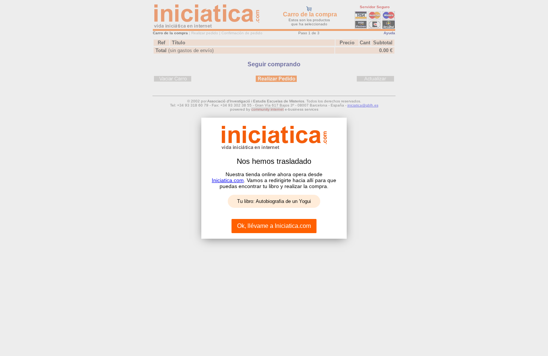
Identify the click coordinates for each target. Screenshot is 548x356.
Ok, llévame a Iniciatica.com (274, 226)
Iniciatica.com (228, 180)
